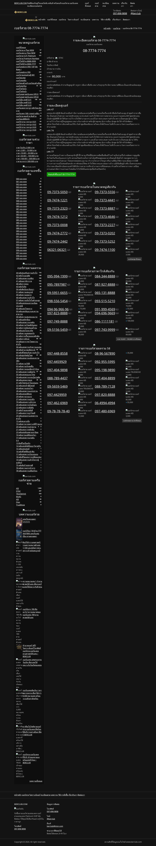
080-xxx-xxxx (21, 206)
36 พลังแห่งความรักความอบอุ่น (28, 347)
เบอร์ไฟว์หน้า (21, 88)
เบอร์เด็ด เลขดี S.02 (23, 102)
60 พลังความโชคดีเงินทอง (26, 325)
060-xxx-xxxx (21, 179)
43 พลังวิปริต (21, 286)
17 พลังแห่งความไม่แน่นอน (27, 454)
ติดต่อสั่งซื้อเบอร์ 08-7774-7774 (61, 174)
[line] (141, 4)
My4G (18, 496)
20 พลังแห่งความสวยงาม (26, 427)
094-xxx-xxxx (21, 245)
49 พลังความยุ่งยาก (24, 295)
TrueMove (20, 505)
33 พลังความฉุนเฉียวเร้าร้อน (27, 369)
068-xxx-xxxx (21, 201)
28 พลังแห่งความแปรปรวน (27, 391)
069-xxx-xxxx (21, 203)
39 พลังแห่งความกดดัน (25, 322)
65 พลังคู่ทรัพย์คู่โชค (24, 355)
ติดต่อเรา (132, 4)
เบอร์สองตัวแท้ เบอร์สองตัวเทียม (29, 83)
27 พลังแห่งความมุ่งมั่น (25, 399)
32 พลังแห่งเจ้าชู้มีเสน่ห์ (25, 385)
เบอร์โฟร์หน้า (21, 91)
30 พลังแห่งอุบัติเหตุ (24, 394)
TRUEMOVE (21, 494)
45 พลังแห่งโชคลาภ (24, 308)
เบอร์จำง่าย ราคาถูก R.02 (26, 124)
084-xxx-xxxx (21, 217)
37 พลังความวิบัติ (23, 363)
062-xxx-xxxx (21, 184)
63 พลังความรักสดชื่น (24, 366)
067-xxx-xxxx (21, 198)
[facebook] (139, 4)
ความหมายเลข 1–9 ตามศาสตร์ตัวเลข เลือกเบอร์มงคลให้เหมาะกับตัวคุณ (32, 584)
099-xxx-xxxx (21, 258)
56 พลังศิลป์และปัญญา (25, 289)
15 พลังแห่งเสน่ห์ (22, 449)
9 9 (17, 440)
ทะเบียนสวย (106, 4)
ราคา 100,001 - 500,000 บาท (28, 158)
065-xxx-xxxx (21, 192)
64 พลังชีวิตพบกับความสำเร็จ (27, 352)
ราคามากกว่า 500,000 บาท (27, 161)
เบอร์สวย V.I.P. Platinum (26, 56)
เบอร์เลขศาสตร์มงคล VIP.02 (27, 97)
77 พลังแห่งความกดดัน (25, 438)
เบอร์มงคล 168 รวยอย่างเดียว (28, 113)
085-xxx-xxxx (21, 220)
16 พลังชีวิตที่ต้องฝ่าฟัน (25, 451)
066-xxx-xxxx (21, 195)
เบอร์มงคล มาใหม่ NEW (25, 53)
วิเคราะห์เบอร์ (73, 19)
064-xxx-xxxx (21, 190)
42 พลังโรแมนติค (23, 275)
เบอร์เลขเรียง (21, 86)
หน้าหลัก (41, 19)
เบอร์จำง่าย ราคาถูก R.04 (26, 130)
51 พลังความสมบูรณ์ (24, 292)
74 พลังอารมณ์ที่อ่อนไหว (26, 435)
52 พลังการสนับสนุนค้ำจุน (26, 328)
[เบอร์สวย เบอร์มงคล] (20, 12)
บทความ (115, 3)
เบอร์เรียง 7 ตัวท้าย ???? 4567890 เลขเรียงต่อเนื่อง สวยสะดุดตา (32, 534)
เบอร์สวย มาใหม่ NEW (25, 50)
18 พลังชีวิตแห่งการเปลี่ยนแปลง (28, 457)
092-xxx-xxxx (21, 239)
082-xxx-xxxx (21, 212)
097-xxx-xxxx (21, 253)
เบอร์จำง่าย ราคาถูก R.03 (26, 127)
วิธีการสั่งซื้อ (106, 19)
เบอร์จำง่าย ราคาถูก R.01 (26, 121)
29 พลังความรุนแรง (24, 396)
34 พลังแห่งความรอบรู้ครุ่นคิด (28, 377)
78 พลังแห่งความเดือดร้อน (26, 471)
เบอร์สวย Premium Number (27, 58)
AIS (17, 488)
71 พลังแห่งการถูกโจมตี (25, 413)
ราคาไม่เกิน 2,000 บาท (25, 147)
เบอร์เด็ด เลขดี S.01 (23, 99)
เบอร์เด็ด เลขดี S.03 (23, 105)
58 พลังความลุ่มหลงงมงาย (26, 317)
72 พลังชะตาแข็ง (23, 421)
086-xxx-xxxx (21, 223)
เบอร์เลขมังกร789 (23, 72)
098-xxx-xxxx (21, 256)
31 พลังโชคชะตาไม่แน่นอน (27, 383)
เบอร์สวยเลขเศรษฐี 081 (25, 75)
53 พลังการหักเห (22, 339)
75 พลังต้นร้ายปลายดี (24, 465)
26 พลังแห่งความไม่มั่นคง (26, 405)
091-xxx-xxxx (21, 236)
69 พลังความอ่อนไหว (24, 388)
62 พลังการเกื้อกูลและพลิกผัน (27, 336)
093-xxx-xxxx (21, 242)
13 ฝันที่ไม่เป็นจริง (23, 443)
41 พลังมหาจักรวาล (24, 281)
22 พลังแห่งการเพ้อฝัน (25, 407)
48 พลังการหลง (22, 284)
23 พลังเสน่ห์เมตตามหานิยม (27, 432)
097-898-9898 (120, 13)
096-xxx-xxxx (21, 250)
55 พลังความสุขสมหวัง (25, 333)
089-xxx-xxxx (21, 231)
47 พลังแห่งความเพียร (25, 278)
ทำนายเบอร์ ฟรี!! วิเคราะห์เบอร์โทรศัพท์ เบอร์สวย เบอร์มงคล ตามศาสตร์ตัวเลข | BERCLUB (32, 651)
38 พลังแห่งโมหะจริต (24, 330)
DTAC (18, 491)
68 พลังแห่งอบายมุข (24, 380)
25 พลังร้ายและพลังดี (24, 410)
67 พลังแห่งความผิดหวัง (25, 372)
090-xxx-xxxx (21, 234)
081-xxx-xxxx (21, 209)
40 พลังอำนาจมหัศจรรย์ (25, 350)
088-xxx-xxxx (21, 228)
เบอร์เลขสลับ (21, 80)
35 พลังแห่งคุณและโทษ (25, 374)
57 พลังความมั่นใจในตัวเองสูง (28, 300)
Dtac (18, 502)
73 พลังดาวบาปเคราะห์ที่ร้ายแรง (29, 424)
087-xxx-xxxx (21, 225)
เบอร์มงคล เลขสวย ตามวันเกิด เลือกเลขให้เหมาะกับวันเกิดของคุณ (32, 662)
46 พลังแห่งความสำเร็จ (25, 297)
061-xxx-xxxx (21, 181)
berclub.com (20, 3)
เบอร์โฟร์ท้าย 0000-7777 (26, 64)
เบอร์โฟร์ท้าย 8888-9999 (26, 61)
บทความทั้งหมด (35, 781)
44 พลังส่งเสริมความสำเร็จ (26, 273)
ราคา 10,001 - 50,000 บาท (26, 153)
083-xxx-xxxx (21, 214)
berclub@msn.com (55, 826)
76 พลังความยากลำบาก (25, 468)
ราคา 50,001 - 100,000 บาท (27, 156)
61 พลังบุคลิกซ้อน (23, 319)
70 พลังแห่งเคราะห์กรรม (26, 402)
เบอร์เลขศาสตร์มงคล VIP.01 (27, 94)
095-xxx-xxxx (21, 247)
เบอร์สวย (97, 4)
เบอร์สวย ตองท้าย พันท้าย (26, 116)
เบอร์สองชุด (21, 78)
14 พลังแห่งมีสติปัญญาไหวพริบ (28, 446)
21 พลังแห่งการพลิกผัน (25, 429)
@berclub (136, 13)
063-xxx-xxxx (21, 187)
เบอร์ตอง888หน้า (23, 119)
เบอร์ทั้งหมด (88, 4)
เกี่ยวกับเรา (124, 4)
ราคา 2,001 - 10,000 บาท (26, 150)
